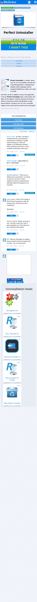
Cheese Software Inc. (7, 7)
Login (11, 282)
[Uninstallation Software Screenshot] (5, 88)
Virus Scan (19, 66)
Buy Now (18, 44)
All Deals (16, 7)
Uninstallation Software (8, 10)
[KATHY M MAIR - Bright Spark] (4, 162)
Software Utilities (25, 7)
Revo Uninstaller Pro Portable (12, 379)
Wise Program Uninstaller (12, 403)
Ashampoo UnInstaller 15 (12, 357)
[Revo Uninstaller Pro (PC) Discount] (12, 322)
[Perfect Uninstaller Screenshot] (5, 82)
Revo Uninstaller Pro (12, 334)
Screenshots (18, 61)
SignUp (19, 282)
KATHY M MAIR (12, 161)
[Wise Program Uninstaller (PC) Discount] (12, 391)
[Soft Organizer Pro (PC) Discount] (12, 299)
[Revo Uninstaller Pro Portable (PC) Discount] (12, 368)
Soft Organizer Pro (12, 310)
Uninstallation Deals (19, 289)
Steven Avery (11, 137)
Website (19, 63)
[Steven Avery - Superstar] (4, 138)
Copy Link (22, 151)
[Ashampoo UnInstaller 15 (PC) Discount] (12, 345)
